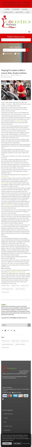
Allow (7, 443)
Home (5, 40)
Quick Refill (25, 9)
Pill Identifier (15, 9)
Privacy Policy (6, 430)
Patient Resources (14, 40)
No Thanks (17, 443)
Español (7, 9)
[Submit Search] (27, 50)
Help (4, 422)
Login (27, 12)
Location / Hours (8, 12)
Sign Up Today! (19, 12)
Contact (5, 418)
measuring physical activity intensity (16, 272)
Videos (18, 53)
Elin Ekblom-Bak (19, 121)
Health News (8, 53)
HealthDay (14, 317)
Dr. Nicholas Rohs (8, 204)
